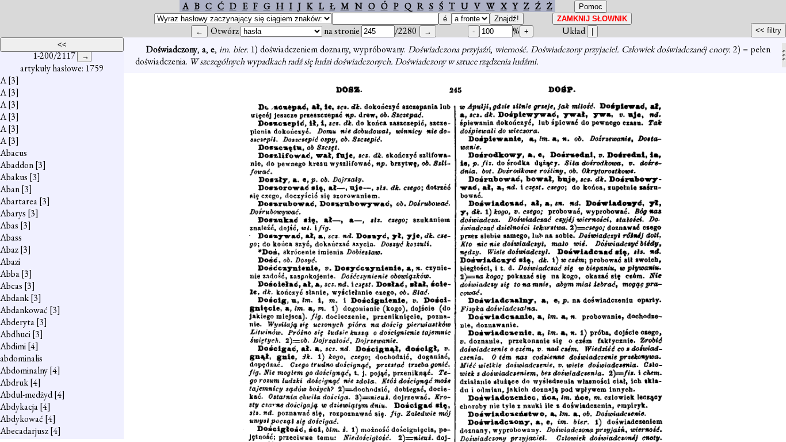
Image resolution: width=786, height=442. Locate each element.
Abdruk (14, 382)
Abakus (14, 177)
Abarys (13, 213)
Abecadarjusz (24, 431)
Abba (10, 274)
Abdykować (21, 419)
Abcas (11, 286)
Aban (10, 189)
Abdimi (13, 346)
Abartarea (18, 201)
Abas (9, 225)
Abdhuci (15, 334)
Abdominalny (24, 370)
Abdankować (24, 310)
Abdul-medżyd (26, 394)
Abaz (9, 249)
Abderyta (17, 322)
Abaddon (16, 165)
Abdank (14, 298)
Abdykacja (19, 407)
